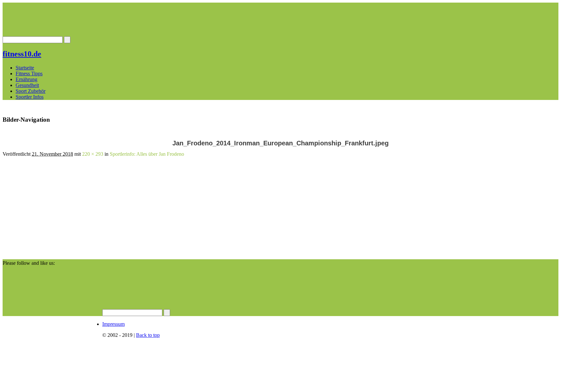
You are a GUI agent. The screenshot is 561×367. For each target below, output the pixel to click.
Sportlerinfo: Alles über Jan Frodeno (147, 154)
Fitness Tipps (29, 73)
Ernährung (26, 79)
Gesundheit (27, 85)
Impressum (113, 324)
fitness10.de (22, 54)
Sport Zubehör (30, 91)
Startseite (25, 67)
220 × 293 (92, 154)
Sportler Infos (30, 97)
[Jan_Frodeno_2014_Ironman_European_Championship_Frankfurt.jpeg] (38, 256)
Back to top (148, 335)
